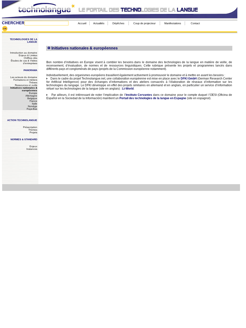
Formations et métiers (25, 80)
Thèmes (32, 129)
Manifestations (172, 23)
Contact (195, 23)
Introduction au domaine (23, 52)
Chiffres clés (30, 58)
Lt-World (128, 88)
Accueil (82, 23)
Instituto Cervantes (139, 95)
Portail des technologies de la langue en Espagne (152, 98)
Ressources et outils (26, 85)
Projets (33, 132)
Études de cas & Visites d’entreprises (24, 62)
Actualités (99, 23)
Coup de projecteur (144, 23)
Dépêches (118, 23)
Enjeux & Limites (28, 55)
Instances (31, 149)
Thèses (33, 82)
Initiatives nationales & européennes (23, 89)
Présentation (30, 127)
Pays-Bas (32, 109)
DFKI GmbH (189, 78)
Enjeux (33, 146)
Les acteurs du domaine (23, 77)
